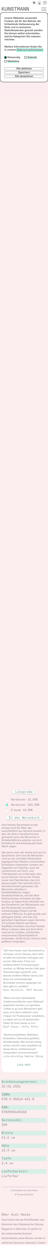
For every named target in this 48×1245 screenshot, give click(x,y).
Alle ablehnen (24, 68)
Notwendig (13, 57)
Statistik (32, 57)
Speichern (24, 72)
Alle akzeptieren (24, 76)
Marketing (13, 61)
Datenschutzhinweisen (30, 50)
